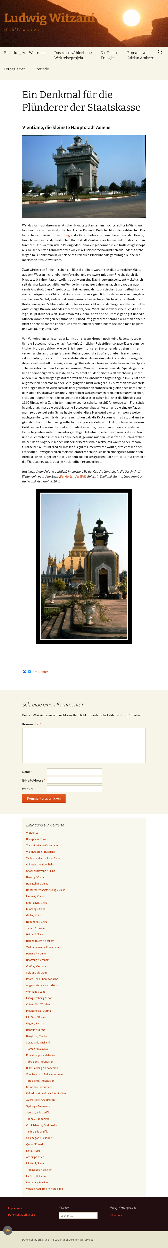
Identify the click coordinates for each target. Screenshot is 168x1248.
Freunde (41, 69)
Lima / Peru (33, 1150)
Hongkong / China (37, 921)
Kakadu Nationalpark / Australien (46, 1093)
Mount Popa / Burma (38, 1011)
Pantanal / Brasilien (37, 1182)
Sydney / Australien (38, 1106)
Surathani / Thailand (38, 1042)
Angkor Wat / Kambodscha (42, 985)
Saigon (69, 235)
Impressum (15, 1208)
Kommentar (32, 724)
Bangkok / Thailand (37, 1036)
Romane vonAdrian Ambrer (140, 55)
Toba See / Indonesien (39, 1061)
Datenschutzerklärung (21, 1214)
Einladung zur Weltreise (24, 52)
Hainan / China (34, 934)
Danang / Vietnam (36, 953)
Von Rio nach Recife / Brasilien (44, 1189)
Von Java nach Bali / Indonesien (45, 1074)
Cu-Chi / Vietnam (36, 966)
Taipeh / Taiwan (35, 928)
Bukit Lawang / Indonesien (42, 1068)
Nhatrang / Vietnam (37, 960)
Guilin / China (34, 915)
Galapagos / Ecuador (39, 1138)
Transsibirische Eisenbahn (42, 845)
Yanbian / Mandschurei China (43, 858)
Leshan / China (35, 896)
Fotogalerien (15, 69)
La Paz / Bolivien (36, 1176)
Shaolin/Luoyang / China (40, 871)
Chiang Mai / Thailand (38, 1004)
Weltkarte (32, 832)
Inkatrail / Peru (35, 1163)
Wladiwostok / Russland (40, 852)
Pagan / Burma (35, 1023)
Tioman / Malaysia (37, 1049)
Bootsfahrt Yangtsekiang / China (45, 890)
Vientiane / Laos (35, 991)
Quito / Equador (35, 1144)
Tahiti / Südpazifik (37, 1131)
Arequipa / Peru (35, 1157)
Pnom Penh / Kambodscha (42, 979)
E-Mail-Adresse (33, 780)
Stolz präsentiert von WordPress (73, 1239)
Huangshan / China (37, 883)
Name (27, 772)
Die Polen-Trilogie (109, 55)
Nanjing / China (35, 877)
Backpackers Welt (37, 839)
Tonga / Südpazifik (37, 1119)
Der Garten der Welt (73, 476)
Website (28, 789)
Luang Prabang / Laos (39, 998)
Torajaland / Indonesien (40, 1080)
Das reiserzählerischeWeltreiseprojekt (73, 55)
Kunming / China (35, 909)
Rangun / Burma (35, 1030)
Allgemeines (117, 1215)
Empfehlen (41, 671)
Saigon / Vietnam (36, 972)
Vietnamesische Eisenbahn (42, 947)
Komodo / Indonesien (39, 1087)
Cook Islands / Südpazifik (41, 1125)
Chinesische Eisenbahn (40, 864)
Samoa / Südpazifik (38, 1112)
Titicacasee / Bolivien (39, 1169)
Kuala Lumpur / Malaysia (40, 1055)
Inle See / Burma (36, 1017)
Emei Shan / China (37, 902)
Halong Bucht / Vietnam (40, 941)
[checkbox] (7, 1230)
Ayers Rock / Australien (40, 1100)
